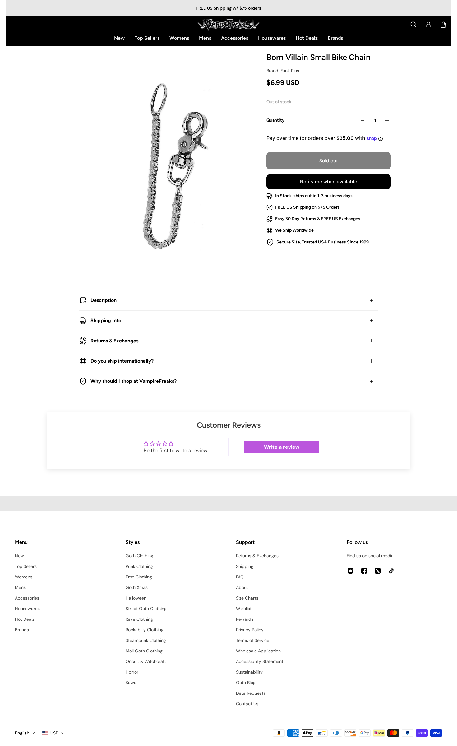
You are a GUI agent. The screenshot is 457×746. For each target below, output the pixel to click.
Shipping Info (105, 320)
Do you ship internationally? (122, 361)
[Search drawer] (413, 24)
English (22, 733)
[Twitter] (378, 571)
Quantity (275, 120)
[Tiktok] (391, 571)
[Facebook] (364, 571)
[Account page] (428, 24)
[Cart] (443, 24)
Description (103, 300)
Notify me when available (328, 181)
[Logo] (228, 24)
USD (54, 733)
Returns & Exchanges (114, 341)
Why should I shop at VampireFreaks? (133, 381)
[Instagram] (350, 571)
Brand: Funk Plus (282, 70)
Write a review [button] (281, 447)
